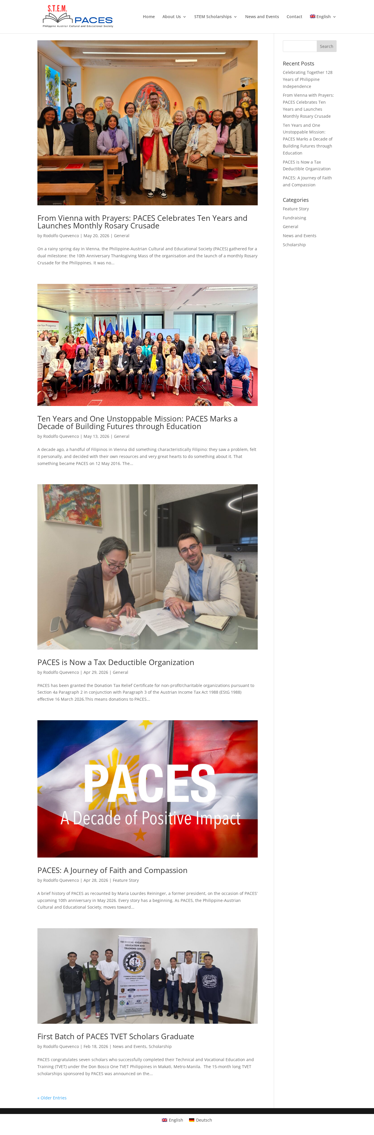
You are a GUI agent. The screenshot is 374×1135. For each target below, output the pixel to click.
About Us (171, 17)
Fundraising (294, 218)
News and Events (262, 17)
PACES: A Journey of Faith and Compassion (112, 870)
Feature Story (126, 880)
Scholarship (160, 1046)
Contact (294, 17)
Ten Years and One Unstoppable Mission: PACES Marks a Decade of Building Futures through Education (137, 422)
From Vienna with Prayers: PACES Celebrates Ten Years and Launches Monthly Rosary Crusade (142, 222)
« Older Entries (52, 1098)
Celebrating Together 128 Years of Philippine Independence (308, 79)
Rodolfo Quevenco (61, 235)
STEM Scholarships (213, 17)
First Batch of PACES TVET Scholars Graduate (115, 1036)
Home (149, 17)
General (121, 235)
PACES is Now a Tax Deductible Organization (115, 662)
